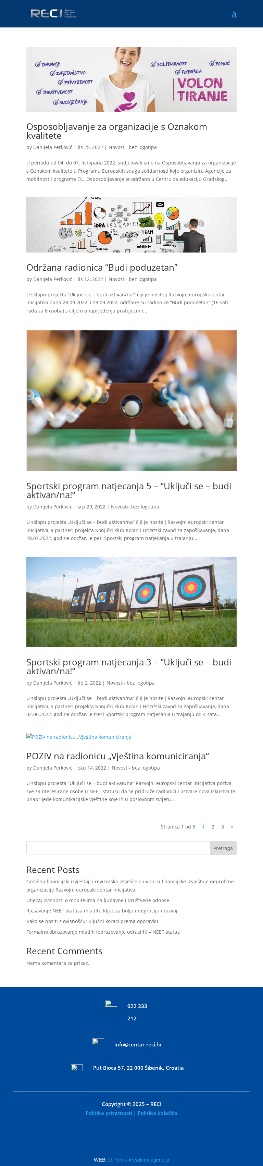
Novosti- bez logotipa (133, 147)
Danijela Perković (52, 147)
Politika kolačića (157, 1112)
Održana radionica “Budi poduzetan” (101, 267)
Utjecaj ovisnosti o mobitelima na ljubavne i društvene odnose (97, 900)
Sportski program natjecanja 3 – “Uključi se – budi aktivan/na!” (128, 666)
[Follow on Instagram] (144, 1140)
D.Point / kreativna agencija (138, 1160)
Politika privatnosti (109, 1112)
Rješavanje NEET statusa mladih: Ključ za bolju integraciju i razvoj (101, 910)
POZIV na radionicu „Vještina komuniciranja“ (117, 756)
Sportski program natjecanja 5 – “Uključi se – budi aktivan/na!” (128, 490)
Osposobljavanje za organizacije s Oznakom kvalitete (116, 131)
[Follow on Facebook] (119, 1140)
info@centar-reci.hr (138, 1044)
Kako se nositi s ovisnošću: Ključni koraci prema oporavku (92, 921)
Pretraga (223, 848)
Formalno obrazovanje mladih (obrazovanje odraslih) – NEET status (103, 932)
